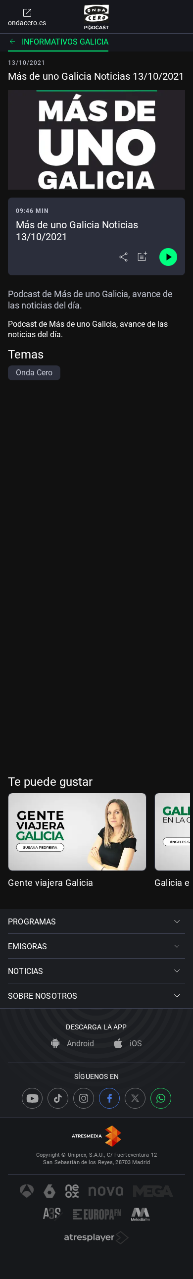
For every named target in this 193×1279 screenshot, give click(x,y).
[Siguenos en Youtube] (32, 1098)
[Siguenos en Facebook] (109, 1098)
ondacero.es (27, 23)
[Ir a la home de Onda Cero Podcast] (96, 17)
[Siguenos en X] (135, 1098)
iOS (135, 1043)
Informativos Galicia (65, 42)
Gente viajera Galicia (51, 882)
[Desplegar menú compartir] (123, 257)
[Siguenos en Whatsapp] (160, 1098)
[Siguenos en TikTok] (58, 1098)
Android (79, 1043)
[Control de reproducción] (168, 257)
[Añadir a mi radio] (142, 257)
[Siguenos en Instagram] (83, 1098)
